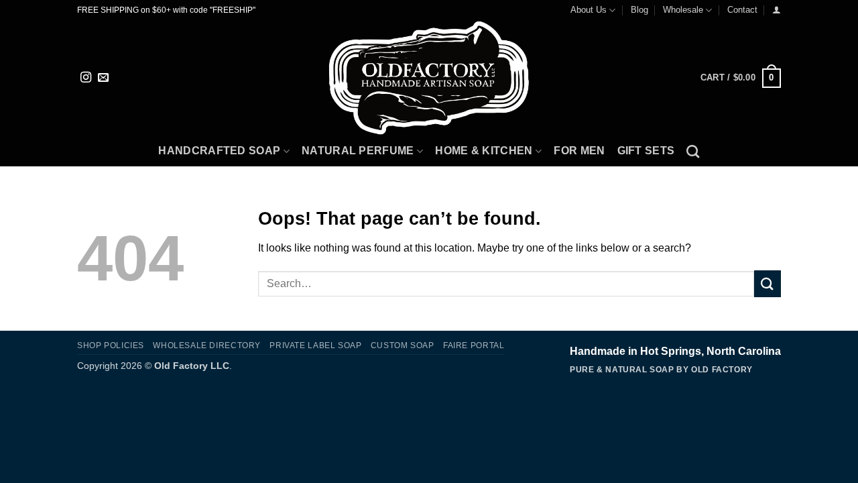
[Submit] (767, 283)
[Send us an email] (103, 78)
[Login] (776, 9)
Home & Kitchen (483, 150)
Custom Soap (402, 345)
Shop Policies (110, 345)
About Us (588, 10)
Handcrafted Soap (219, 150)
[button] (740, 78)
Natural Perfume (358, 150)
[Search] (692, 151)
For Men (579, 150)
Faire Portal (473, 345)
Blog (639, 10)
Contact (742, 10)
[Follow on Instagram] (85, 78)
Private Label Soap (315, 345)
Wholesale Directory (207, 345)
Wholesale (683, 10)
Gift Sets (646, 150)
